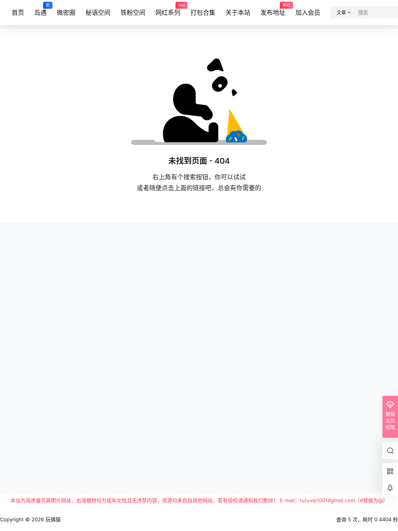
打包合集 (202, 12)
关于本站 (237, 12)
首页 (18, 12)
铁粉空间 (132, 12)
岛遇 (40, 10)
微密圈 (66, 12)
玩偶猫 (52, 519)
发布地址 (272, 10)
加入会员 (307, 12)
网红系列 (167, 10)
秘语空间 (98, 12)
